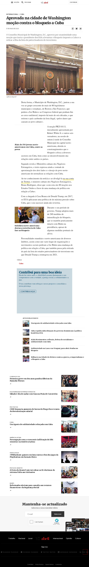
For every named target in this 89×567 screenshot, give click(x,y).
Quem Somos (49, 564)
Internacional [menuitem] (58, 538)
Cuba (21, 263)
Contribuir (30, 564)
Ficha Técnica (39, 564)
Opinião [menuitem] (69, 538)
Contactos (58, 564)
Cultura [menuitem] (78, 538)
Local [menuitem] (30, 538)
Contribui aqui (28, 291)
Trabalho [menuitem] (11, 538)
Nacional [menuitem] (21, 538)
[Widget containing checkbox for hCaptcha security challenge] (44, 522)
